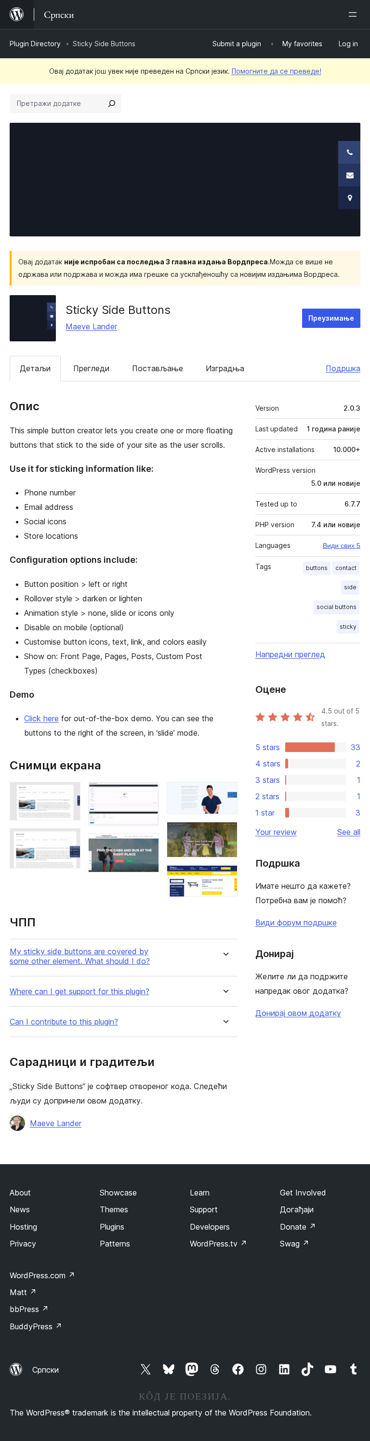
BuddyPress (36, 1326)
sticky (348, 626)
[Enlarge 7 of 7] (224, 878)
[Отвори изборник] (354, 14)
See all (348, 832)
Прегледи (91, 368)
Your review (276, 832)
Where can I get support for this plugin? (79, 991)
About (20, 1192)
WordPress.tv (218, 1243)
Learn (200, 1192)
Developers (210, 1227)
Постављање (157, 368)
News (20, 1209)
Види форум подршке (296, 922)
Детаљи (35, 368)
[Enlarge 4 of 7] (146, 846)
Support (204, 1209)
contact (346, 567)
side (350, 587)
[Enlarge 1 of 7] (67, 795)
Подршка (343, 368)
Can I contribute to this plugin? (64, 1021)
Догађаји (297, 1209)
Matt (23, 1292)
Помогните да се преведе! (276, 71)
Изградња (225, 368)
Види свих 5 (341, 545)
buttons (317, 567)
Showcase (118, 1192)
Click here (41, 718)
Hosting (23, 1227)
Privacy (23, 1243)
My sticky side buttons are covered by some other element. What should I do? (80, 956)
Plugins (112, 1227)
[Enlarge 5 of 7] (224, 795)
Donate (298, 1227)
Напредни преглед (290, 654)
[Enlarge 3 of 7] (146, 795)
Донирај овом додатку (298, 1013)
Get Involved (303, 1192)
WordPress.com (42, 1275)
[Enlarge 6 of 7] (224, 835)
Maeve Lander (91, 326)
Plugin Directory (35, 43)
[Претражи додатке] (111, 103)
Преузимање (331, 318)
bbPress (29, 1309)
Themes (114, 1209)
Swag (294, 1243)
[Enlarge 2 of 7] (67, 841)
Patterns (115, 1243)
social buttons (337, 606)
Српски (45, 1370)
